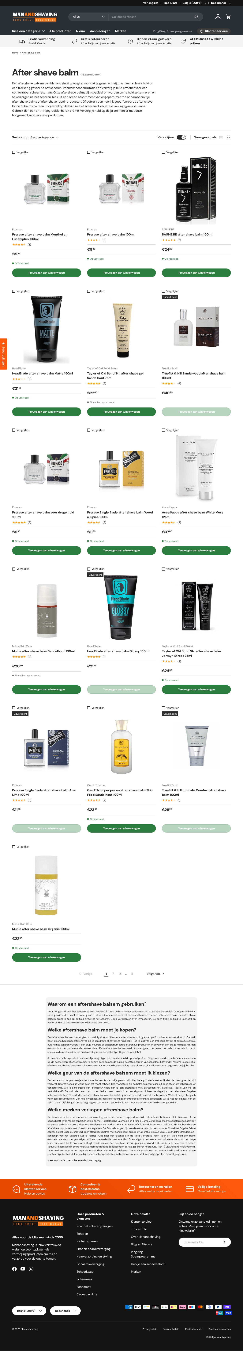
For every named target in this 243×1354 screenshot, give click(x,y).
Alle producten (60, 31)
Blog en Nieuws (141, 1244)
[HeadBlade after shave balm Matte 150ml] (46, 329)
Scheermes (84, 1279)
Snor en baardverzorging (93, 1249)
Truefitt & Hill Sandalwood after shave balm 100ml (194, 375)
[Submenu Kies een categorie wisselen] (43, 31)
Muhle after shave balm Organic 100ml (40, 929)
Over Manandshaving (145, 1237)
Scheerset (84, 1287)
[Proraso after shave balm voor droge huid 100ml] (46, 468)
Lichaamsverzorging (90, 1264)
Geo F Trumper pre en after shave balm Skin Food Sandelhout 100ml (120, 792)
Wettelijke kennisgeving (218, 1337)
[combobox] (135, 17)
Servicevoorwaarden (220, 1329)
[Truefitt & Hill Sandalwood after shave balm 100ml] (196, 329)
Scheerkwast (85, 1272)
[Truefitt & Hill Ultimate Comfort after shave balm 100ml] (196, 745)
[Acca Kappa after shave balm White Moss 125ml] (196, 468)
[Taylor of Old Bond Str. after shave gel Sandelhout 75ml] (121, 329)
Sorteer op (20, 137)
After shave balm (31, 52)
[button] (228, 17)
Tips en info (139, 1229)
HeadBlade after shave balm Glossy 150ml (118, 651)
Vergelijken (166, 137)
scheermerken (71, 1117)
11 (132, 974)
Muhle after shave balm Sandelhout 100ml (43, 651)
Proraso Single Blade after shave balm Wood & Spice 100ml (120, 514)
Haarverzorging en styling (94, 1256)
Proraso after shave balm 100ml (110, 234)
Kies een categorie (26, 31)
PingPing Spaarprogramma (172, 31)
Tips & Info (170, 3)
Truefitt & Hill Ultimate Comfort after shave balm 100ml (194, 792)
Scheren (82, 1234)
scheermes (83, 1011)
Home (15, 52)
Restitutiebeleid (194, 1329)
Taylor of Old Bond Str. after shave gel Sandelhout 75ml (115, 375)
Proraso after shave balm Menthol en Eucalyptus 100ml (39, 236)
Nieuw (80, 31)
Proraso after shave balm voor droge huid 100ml (43, 514)
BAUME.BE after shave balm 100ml (187, 234)
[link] (85, 974)
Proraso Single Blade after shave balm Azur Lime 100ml (44, 792)
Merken (120, 31)
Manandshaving (29, 1329)
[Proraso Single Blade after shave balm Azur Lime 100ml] (46, 745)
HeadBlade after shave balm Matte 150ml (42, 373)
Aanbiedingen (100, 31)
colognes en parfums (148, 1037)
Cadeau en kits (87, 1294)
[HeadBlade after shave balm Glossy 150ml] (121, 606)
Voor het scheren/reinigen (95, 1226)
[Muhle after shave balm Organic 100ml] (46, 884)
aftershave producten (137, 1044)
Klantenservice (141, 1222)
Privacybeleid (150, 1329)
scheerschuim (101, 1011)
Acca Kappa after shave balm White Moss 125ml (192, 514)
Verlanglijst (150, 3)
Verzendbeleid (171, 1329)
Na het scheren (87, 1241)
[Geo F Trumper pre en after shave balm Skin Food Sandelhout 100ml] (121, 745)
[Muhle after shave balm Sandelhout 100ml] (46, 606)
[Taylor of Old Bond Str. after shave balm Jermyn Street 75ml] (196, 606)
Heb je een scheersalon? (148, 1264)
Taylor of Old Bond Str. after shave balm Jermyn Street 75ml (191, 653)
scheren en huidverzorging (86, 1160)
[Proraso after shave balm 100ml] (121, 190)
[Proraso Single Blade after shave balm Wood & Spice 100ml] (121, 468)
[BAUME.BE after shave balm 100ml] (196, 190)
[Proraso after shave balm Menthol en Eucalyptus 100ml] (46, 190)
